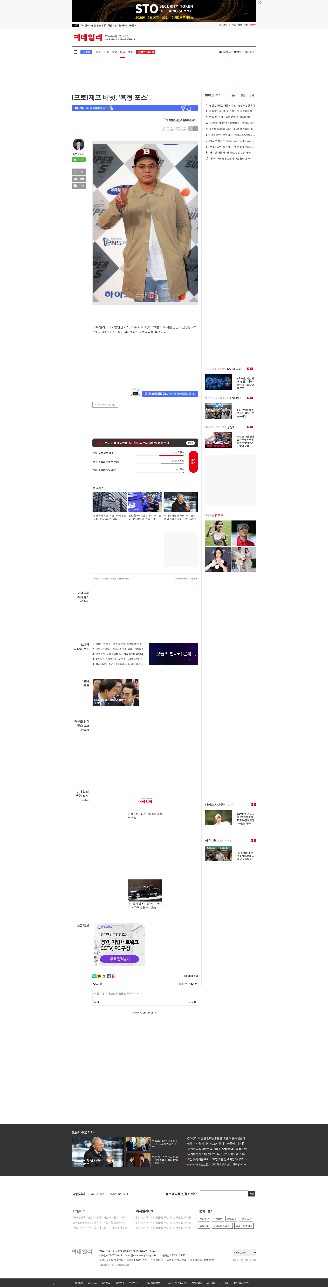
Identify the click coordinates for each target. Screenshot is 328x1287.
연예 (106, 51)
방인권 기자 (79, 153)
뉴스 (234, 95)
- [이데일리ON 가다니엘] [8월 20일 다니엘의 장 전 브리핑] (163, 1222)
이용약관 (133, 1282)
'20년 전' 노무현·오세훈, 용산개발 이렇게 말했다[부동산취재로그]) (126, 654)
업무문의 (119, 1282)
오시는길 (106, 1282)
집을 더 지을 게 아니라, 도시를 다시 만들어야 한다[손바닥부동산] (221, 1143)
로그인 (253, 25)
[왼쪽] (133, 681)
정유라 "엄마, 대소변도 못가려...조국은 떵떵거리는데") (120, 644)
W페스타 (231, 1218)
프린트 (82, 179)
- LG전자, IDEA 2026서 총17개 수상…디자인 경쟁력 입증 (99, 1227)
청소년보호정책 (152, 1282)
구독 (234, 25)
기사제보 (224, 1282)
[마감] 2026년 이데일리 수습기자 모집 (106, 1193)
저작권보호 (197, 1282)
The (249, 51)
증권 (243, 95)
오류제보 (210, 1282)
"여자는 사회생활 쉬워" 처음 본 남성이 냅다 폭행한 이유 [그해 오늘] (223, 1148)
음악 (122, 51)
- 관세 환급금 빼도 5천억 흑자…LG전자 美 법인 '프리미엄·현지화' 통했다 (101, 1222)
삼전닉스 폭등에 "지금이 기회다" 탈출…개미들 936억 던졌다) (123, 649)
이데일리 (104, 37)
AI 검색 (86, 52)
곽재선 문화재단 (244, 1226)
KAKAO (75, 186)
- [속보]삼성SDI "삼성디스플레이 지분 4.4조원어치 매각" (99, 1217)
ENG (225, 25)
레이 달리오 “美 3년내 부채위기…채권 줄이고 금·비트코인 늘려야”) (126, 663)
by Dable (85, 730)
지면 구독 (193, 578)
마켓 (237, 51)
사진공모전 (246, 1218)
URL (82, 186)
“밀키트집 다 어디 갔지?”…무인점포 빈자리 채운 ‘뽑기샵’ (217, 1154)
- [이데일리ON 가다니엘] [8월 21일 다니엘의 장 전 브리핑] (163, 1217)
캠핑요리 (204, 1226)
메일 (75, 179)
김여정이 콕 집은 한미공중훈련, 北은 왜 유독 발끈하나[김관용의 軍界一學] (227, 1138)
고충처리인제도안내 (177, 1282)
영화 (130, 51)
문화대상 (204, 1218)
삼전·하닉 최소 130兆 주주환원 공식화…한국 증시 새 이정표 (219, 1164)
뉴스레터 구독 (181, 578)
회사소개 (78, 1282)
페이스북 (75, 172)
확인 (252, 1193)
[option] (136, 25)
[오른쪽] (136, 681)
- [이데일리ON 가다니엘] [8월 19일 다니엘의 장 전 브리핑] (163, 1227)
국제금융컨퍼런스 (222, 1226)
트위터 (82, 172)
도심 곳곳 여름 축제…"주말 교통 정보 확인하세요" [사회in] (218, 1159)
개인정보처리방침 (241, 1282)
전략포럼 (217, 1218)
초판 (246, 25)
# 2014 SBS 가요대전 (105, 404)
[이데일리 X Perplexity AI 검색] (135, 108)
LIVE (75, 25)
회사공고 (92, 1282)
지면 (240, 25)
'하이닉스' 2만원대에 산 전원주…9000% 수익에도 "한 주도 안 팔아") (126, 659)
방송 (114, 51)
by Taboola (84, 601)
